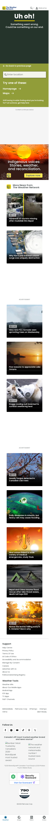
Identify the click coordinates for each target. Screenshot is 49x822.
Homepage (10, 88)
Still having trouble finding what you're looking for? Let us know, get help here (23, 101)
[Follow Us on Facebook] (5, 730)
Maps (6, 93)
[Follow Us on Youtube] (17, 730)
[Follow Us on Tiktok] (23, 730)
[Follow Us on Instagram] (11, 730)
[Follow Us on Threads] (29, 730)
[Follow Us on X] (35, 730)
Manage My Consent (11, 663)
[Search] (31, 8)
